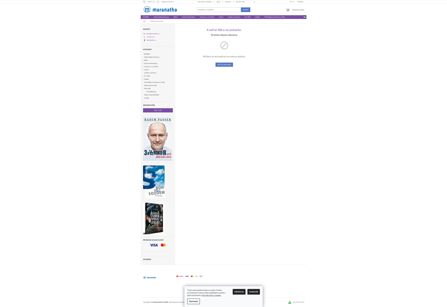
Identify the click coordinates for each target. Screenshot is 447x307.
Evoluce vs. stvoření (151, 66)
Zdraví (146, 70)
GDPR (218, 2)
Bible (146, 60)
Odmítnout (239, 291)
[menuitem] (146, 17)
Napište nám (240, 2)
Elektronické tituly (150, 85)
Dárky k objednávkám (151, 95)
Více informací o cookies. (211, 295)
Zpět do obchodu (224, 65)
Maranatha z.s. (151, 40)
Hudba (146, 79)
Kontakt (228, 2)
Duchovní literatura (150, 63)
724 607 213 (151, 37)
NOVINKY (147, 54)
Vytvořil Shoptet (298, 302)
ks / (158, 110)
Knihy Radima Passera (151, 57)
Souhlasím (253, 291)
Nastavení (193, 301)
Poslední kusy (151, 92)
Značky (146, 98)
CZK (291, 2)
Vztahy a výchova (150, 73)
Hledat (245, 10)
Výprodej (147, 88)
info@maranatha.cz (153, 34)
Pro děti (147, 76)
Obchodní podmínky (205, 2)
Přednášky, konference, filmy (154, 82)
